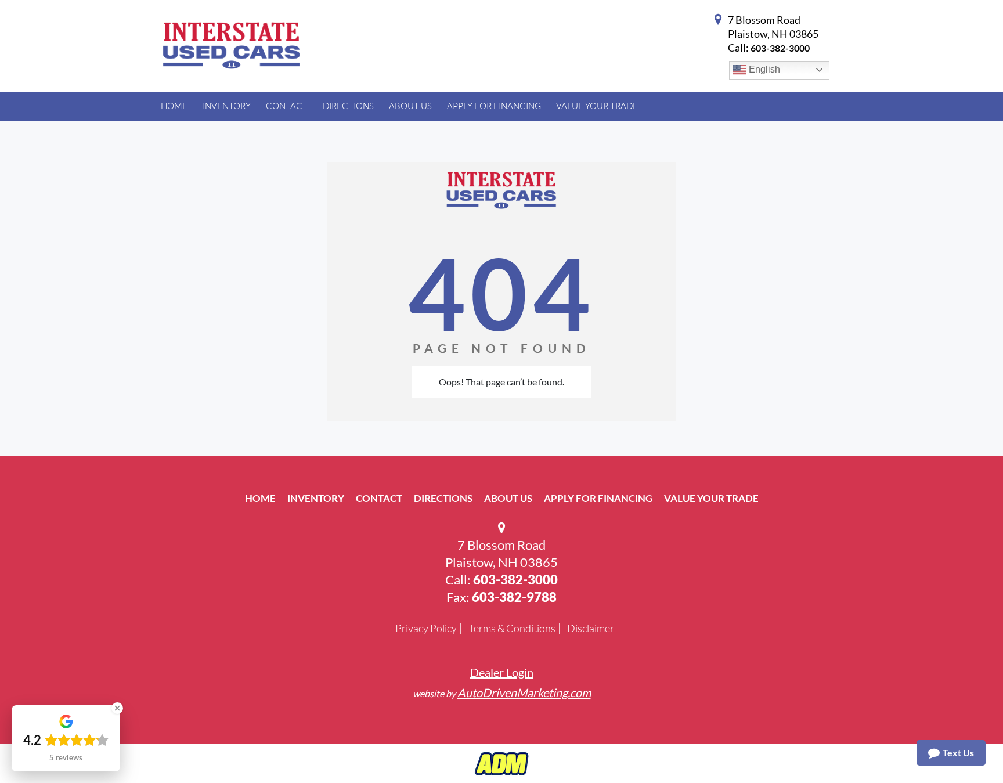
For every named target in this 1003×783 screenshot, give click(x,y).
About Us (508, 498)
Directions (443, 498)
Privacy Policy (426, 628)
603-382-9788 (514, 597)
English (763, 69)
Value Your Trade (711, 498)
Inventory (315, 498)
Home (260, 498)
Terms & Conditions (511, 628)
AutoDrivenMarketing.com (524, 692)
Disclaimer (590, 628)
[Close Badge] (117, 708)
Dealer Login (501, 672)
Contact (379, 498)
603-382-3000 (780, 47)
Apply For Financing (598, 498)
